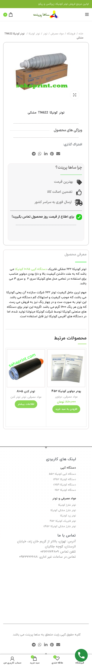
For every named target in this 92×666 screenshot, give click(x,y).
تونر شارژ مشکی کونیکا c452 (59, 526)
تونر (45, 34)
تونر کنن (15, 397)
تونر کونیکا (34, 34)
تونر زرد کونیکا (68, 515)
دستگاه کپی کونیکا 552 (62, 474)
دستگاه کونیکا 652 (65, 490)
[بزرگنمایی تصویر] (74, 95)
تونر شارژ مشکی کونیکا (63, 510)
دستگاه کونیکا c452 (64, 479)
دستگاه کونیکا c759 (64, 484)
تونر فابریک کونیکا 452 (63, 521)
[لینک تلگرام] (34, 153)
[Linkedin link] (46, 153)
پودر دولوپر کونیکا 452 (66, 391)
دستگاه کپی (68, 468)
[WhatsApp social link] (40, 153)
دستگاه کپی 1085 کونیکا (31, 269)
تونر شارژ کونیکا (67, 505)
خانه (81, 34)
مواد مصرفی (57, 34)
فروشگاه (71, 34)
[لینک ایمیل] (58, 153)
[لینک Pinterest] (52, 153)
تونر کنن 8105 (26, 391)
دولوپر (58, 397)
